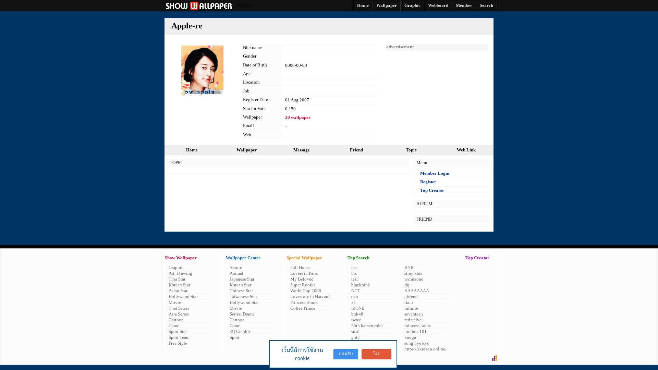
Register (428, 181)
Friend (356, 149)
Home (192, 149)
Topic (411, 149)
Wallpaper (246, 149)
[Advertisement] (437, 92)
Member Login (434, 173)
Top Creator (432, 190)
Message (301, 149)
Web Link (466, 149)
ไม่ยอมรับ (376, 355)
